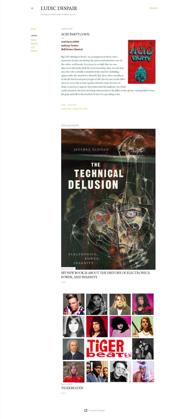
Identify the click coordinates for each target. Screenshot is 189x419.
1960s (33, 40)
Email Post (72, 105)
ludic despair (59, 8)
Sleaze (34, 50)
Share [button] (33, 29)
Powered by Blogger (97, 410)
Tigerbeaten (72, 388)
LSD (33, 47)
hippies (34, 43)
